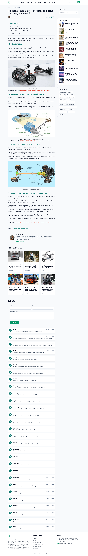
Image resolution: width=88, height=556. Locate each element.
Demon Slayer (71, 109)
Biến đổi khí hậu (71, 111)
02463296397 (62, 541)
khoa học (66, 99)
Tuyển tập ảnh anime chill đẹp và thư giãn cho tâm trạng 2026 (71, 43)
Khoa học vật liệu (70, 94)
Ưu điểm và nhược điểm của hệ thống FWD (19, 30)
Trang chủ (10, 7)
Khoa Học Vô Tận (42, 2)
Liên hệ (34, 540)
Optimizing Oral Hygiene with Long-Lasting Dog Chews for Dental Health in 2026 (71, 25)
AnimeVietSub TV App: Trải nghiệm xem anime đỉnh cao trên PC (71, 62)
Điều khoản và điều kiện (38, 544)
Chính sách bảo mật (37, 546)
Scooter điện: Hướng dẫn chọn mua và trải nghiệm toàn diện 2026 (31, 266)
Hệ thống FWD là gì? (14, 26)
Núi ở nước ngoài (63, 111)
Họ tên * (11, 305)
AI (70, 99)
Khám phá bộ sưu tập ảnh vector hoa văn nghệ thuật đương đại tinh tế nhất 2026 (71, 37)
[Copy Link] (54, 17)
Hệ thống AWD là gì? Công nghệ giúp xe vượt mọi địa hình (35, 90)
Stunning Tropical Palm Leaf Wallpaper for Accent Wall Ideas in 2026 (71, 31)
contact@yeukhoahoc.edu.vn (65, 543)
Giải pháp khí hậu (71, 102)
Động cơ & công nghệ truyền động (21, 228)
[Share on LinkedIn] (52, 17)
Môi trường (62, 97)
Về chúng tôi (35, 548)
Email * (33, 305)
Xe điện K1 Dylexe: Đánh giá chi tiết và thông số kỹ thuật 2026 (48, 266)
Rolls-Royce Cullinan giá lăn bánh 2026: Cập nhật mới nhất (15, 266)
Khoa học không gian (70, 97)
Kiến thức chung (51, 2)
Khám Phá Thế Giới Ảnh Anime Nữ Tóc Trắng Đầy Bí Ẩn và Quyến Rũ (71, 80)
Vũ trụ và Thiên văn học (69, 104)
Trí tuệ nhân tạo (63, 92)
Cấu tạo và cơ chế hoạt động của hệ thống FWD (20, 28)
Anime (61, 99)
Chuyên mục (17, 7)
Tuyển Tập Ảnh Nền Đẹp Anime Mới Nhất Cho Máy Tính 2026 (70, 49)
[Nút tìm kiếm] (78, 2)
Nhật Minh (19, 234)
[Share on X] (49, 17)
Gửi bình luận (14, 322)
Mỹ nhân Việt (62, 94)
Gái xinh (61, 104)
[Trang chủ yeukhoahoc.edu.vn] (9, 2)
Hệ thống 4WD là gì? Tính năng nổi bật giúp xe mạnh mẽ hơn (35, 141)
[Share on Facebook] (47, 17)
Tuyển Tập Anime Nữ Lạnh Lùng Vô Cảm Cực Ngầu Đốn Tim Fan (71, 68)
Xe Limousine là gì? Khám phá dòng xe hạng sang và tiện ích (15, 289)
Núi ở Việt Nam (62, 102)
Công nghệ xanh (63, 109)
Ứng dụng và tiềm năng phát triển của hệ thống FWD (21, 33)
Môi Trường (33, 2)
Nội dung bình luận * (14, 311)
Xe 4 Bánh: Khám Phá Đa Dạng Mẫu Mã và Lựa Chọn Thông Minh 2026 (31, 289)
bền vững (61, 114)
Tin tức (11, 263)
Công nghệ (70, 92)
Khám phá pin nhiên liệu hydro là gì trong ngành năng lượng (35, 222)
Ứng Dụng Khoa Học (24, 2)
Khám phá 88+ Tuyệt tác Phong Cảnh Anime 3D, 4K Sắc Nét (71, 74)
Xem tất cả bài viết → (21, 241)
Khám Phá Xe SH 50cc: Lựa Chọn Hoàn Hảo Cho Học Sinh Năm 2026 (48, 289)
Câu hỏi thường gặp (37, 542)
